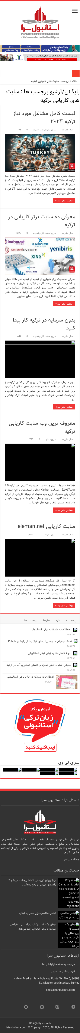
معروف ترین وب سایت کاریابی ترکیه (42, 427)
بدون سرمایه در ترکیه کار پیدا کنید (44, 324)
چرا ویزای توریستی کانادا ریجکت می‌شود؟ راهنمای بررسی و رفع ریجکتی (32, 882)
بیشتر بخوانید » (64, 200)
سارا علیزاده (67, 130)
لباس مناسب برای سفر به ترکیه (37, 913)
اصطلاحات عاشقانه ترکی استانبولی (51, 629)
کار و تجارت (38, 130)
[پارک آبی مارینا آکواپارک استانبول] (49, 770)
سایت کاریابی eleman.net (46, 526)
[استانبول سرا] (40, 21)
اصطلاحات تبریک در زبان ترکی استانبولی (30, 677)
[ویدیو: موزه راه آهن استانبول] (68, 773)
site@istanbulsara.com (60, 990)
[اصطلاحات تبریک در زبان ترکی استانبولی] (66, 682)
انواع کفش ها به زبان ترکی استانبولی (49, 653)
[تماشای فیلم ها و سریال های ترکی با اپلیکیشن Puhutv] (75, 641)
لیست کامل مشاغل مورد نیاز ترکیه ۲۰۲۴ (44, 117)
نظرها (46, 620)
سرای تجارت (50, 130)
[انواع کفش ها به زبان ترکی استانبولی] (75, 653)
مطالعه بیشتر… (70, 859)
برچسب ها (30, 620)
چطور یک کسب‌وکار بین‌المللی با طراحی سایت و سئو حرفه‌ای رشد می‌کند (33, 926)
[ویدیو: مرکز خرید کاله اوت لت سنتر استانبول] (12, 770)
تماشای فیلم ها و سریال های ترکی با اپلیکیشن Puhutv (40, 641)
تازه (58, 620)
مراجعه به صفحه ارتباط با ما (58, 964)
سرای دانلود (50, 439)
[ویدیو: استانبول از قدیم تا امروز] (68, 770)
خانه (74, 81)
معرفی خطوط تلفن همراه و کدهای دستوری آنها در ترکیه (38, 665)
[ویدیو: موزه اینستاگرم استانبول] (49, 773)
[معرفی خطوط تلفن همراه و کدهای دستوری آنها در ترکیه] (75, 665)
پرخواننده (71, 620)
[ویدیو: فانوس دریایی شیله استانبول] (31, 770)
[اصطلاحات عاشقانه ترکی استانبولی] (75, 630)
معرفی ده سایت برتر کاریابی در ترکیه (41, 221)
